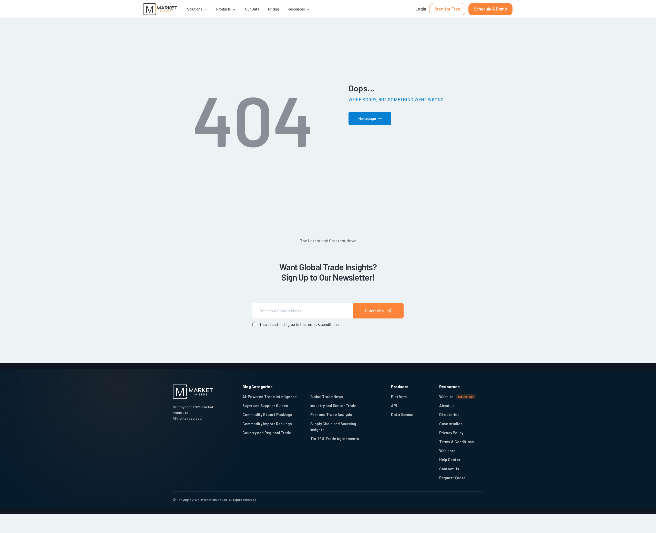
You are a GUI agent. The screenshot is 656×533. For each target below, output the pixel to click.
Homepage (367, 118)
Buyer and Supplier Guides (265, 405)
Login (420, 9)
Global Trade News (326, 396)
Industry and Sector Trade (333, 405)
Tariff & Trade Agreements (334, 438)
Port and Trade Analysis (331, 414)
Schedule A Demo (490, 9)
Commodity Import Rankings (267, 423)
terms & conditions (322, 324)
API (394, 405)
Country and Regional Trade (266, 432)
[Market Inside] (160, 9)
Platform (399, 396)
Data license (402, 414)
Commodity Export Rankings (267, 414)
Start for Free (447, 9)
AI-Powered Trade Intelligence (269, 396)
